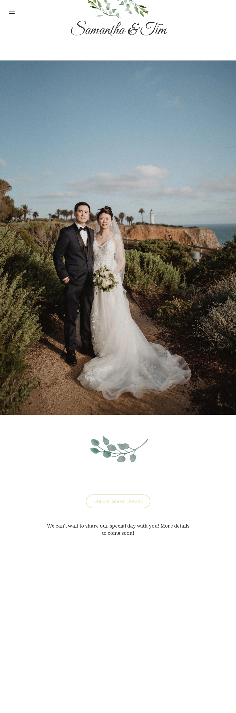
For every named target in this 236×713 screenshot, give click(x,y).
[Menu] (12, 12)
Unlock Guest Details (118, 501)
